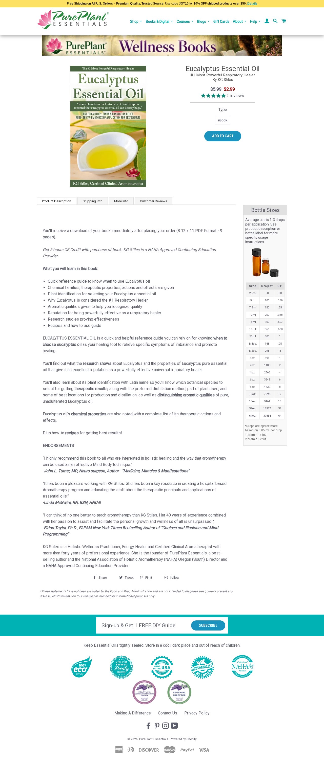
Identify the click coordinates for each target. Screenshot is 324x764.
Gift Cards (221, 21)
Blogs (202, 21)
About (238, 21)
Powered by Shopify (183, 739)
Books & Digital (158, 21)
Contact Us (167, 713)
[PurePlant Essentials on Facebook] (149, 726)
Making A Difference (132, 713)
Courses (184, 21)
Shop (134, 21)
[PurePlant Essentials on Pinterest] (157, 726)
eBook (222, 120)
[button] (214, 95)
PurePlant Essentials (153, 739)
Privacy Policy (197, 713)
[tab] (56, 201)
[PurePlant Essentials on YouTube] (175, 726)
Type (222, 109)
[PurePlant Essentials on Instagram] (166, 726)
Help (254, 21)
